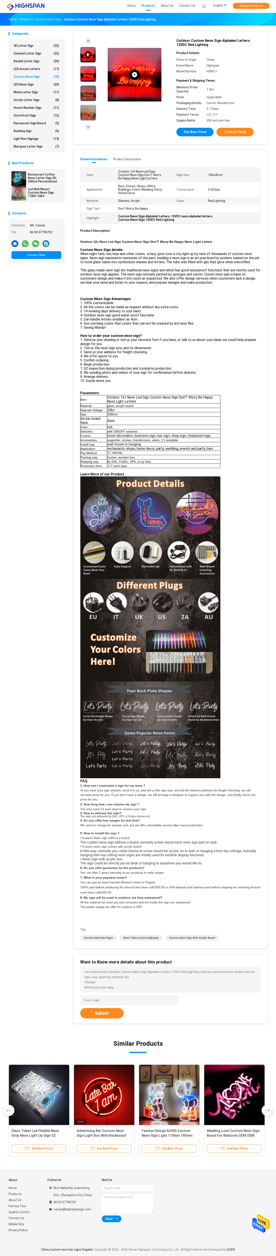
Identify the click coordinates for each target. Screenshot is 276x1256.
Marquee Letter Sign (36, 146)
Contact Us (16, 1218)
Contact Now (36, 255)
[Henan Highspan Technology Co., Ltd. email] (14, 243)
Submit (102, 1013)
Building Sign (36, 131)
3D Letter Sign (36, 45)
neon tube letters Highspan (141, 937)
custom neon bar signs (98, 937)
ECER (231, 1249)
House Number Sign (36, 107)
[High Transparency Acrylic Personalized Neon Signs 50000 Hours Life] (134, 75)
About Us (15, 1200)
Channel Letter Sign (36, 53)
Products (15, 1194)
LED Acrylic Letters (36, 69)
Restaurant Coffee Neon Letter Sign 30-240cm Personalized (42, 178)
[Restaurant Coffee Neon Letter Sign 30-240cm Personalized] (18, 178)
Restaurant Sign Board (36, 123)
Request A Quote (251, 6)
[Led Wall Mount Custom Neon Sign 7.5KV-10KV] (18, 193)
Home (13, 1188)
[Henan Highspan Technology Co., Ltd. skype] (45, 243)
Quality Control (19, 1212)
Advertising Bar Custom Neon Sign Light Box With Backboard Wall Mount (101, 1135)
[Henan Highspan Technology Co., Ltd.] (25, 6)
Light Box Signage (36, 138)
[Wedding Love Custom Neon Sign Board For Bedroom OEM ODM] (234, 1095)
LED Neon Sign (36, 84)
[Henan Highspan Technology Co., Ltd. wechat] (35, 243)
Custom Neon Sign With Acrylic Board (192, 937)
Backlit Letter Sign (36, 61)
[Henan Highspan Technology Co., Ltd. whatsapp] (25, 243)
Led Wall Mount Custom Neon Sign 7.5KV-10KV (41, 192)
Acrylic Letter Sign (36, 100)
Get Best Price (195, 132)
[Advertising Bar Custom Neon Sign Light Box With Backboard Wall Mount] (104, 1095)
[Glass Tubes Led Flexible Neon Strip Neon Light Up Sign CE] (39, 1095)
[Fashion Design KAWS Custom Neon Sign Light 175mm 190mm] (169, 1095)
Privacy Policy (18, 1230)
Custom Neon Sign (36, 76)
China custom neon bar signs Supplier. (67, 1249)
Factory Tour (17, 1206)
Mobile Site (16, 1224)
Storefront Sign (36, 115)
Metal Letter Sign (36, 92)
